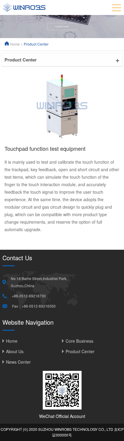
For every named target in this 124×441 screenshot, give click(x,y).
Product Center (36, 43)
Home (15, 43)
